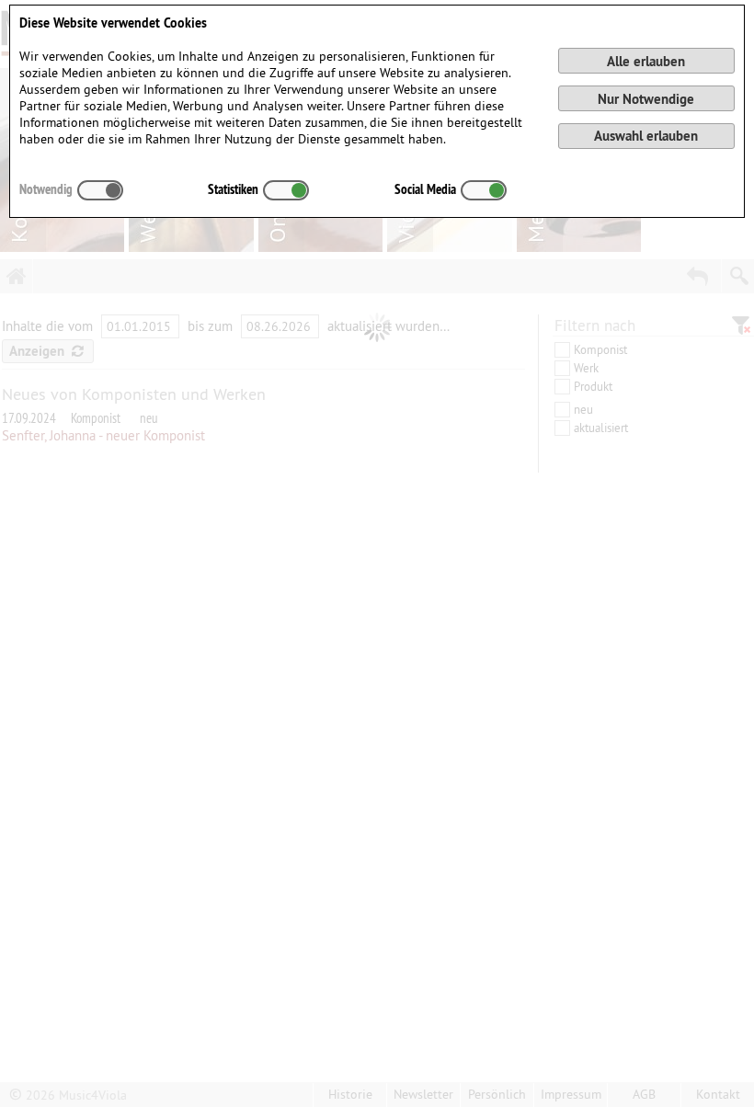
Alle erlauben (646, 61)
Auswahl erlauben (646, 135)
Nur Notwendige (646, 99)
